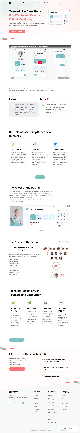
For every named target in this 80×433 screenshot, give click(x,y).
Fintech (36, 403)
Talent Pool (50, 395)
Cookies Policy (65, 406)
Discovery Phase (52, 422)
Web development (52, 405)
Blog (45, 3)
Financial (36, 406)
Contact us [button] (65, 2)
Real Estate (37, 412)
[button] (56, 360)
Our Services (31, 3)
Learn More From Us (17, 340)
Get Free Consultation (17, 369)
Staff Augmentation (51, 398)
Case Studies (39, 3)
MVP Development (51, 415)
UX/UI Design (51, 402)
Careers (64, 401)
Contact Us (65, 395)
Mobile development (51, 408)
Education (36, 409)
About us (49, 3)
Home (24, 3)
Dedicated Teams (52, 412)
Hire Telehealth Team (63, 242)
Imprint (64, 409)
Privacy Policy (65, 403)
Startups (36, 395)
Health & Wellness (38, 401)
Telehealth (36, 398)
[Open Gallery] (16, 219)
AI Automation (51, 425)
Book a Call (40, 177)
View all (41, 230)
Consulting (50, 419)
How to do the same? (17, 31)
